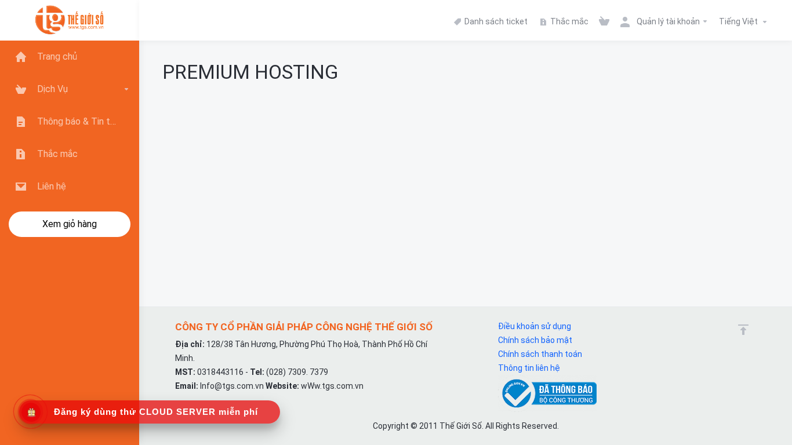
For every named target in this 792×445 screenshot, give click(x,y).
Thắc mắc (568, 21)
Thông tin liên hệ (529, 368)
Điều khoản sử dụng (534, 326)
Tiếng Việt (739, 21)
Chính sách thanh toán (540, 354)
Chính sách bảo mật (535, 340)
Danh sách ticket (495, 21)
